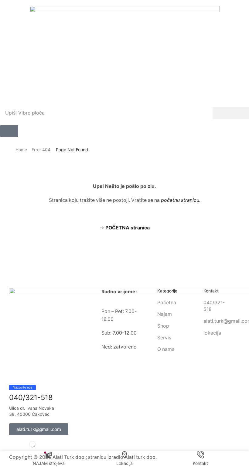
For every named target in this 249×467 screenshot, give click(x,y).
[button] (9, 131)
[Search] (231, 113)
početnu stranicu (180, 200)
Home (21, 149)
